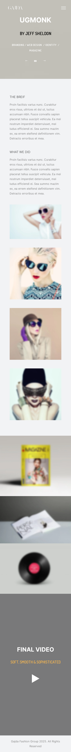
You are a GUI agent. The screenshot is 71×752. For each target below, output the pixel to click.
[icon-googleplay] (35, 679)
